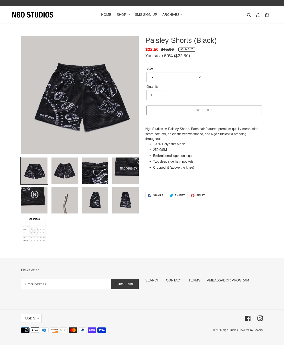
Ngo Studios (230, 330)
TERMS (194, 280)
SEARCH (152, 280)
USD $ (30, 318)
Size (149, 68)
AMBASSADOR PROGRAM (228, 280)
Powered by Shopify (251, 330)
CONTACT (174, 280)
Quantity (152, 86)
